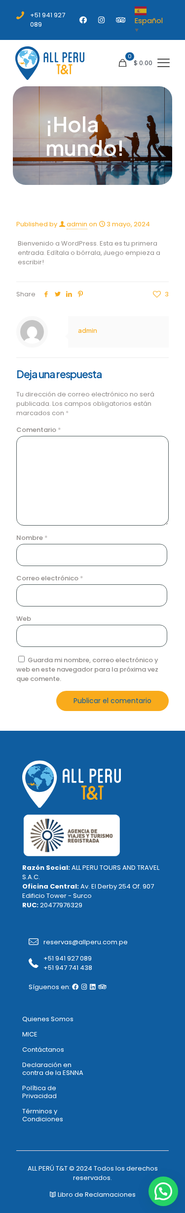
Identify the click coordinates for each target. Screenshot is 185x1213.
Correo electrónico (49, 578)
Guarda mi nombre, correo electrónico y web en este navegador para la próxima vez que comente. (87, 669)
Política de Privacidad (39, 1092)
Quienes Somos (48, 1019)
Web (23, 618)
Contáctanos (43, 1049)
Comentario (38, 429)
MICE (29, 1034)
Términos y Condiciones (42, 1115)
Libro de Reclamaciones (96, 1194)
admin (77, 224)
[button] (163, 1191)
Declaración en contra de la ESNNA (52, 1068)
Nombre (32, 537)
